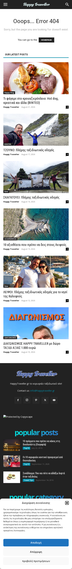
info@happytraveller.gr (42, 390)
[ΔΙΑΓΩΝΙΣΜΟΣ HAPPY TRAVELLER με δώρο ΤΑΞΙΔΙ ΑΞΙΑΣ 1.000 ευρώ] (36, 323)
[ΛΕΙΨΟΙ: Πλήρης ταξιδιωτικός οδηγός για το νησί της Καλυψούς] (36, 272)
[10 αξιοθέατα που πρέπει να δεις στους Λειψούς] (36, 224)
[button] (67, 503)
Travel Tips (28, 480)
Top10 (26, 448)
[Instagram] (27, 400)
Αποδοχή (36, 542)
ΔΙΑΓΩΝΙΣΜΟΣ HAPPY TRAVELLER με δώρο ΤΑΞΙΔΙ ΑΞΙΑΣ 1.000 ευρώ (31, 345)
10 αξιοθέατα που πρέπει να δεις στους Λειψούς (34, 245)
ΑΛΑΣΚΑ (7, 144)
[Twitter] (45, 400)
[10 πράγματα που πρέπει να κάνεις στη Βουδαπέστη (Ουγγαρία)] (11, 445)
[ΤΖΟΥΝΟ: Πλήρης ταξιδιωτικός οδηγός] (36, 130)
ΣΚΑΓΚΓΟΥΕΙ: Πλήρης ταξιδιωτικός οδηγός (31, 197)
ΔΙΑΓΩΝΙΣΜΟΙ (10, 338)
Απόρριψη (36, 551)
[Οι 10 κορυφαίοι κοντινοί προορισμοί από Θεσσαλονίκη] (11, 461)
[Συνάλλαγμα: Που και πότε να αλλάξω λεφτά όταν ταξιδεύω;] (11, 477)
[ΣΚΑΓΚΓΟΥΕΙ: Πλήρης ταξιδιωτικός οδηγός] (36, 177)
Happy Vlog (9, 92)
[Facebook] (18, 400)
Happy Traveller (11, 107)
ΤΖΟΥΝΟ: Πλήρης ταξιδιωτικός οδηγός (28, 150)
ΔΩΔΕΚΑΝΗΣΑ (10, 239)
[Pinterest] (36, 400)
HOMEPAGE (46, 40)
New (6, 191)
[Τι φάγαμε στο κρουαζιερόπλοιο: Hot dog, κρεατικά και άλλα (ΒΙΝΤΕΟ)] (36, 78)
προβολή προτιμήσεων (36, 561)
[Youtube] (54, 400)
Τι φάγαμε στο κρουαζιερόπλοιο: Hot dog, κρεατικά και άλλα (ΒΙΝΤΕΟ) (31, 100)
